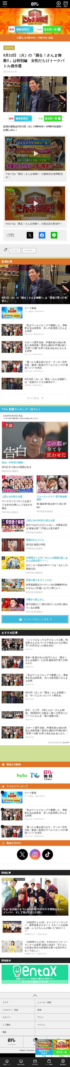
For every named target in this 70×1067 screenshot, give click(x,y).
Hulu (50, 118)
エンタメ (15, 250)
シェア (42, 235)
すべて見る (33, 398)
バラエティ (29, 250)
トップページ (12, 1044)
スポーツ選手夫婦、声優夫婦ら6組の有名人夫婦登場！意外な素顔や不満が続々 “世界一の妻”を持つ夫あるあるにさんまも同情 (46, 730)
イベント (41, 1025)
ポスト (30, 235)
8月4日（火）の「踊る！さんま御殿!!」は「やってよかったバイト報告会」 (46, 694)
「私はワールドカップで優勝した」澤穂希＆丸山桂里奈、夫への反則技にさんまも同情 (46, 678)
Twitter (22, 854)
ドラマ (5, 1002)
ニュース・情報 (44, 1002)
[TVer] (21, 29)
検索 (35, 1044)
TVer (20, 118)
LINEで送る (54, 235)
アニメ (40, 1017)
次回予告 (9, 48)
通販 (4, 1032)
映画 (39, 1010)
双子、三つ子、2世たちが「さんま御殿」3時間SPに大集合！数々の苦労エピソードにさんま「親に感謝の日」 (46, 713)
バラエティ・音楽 (10, 1010)
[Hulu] (49, 29)
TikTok (47, 854)
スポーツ (6, 1017)
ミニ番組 (6, 1025)
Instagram (35, 854)
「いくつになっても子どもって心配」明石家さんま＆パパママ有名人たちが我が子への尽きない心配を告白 (46, 642)
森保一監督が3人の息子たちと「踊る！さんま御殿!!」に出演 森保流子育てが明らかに (46, 660)
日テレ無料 (48, 775)
